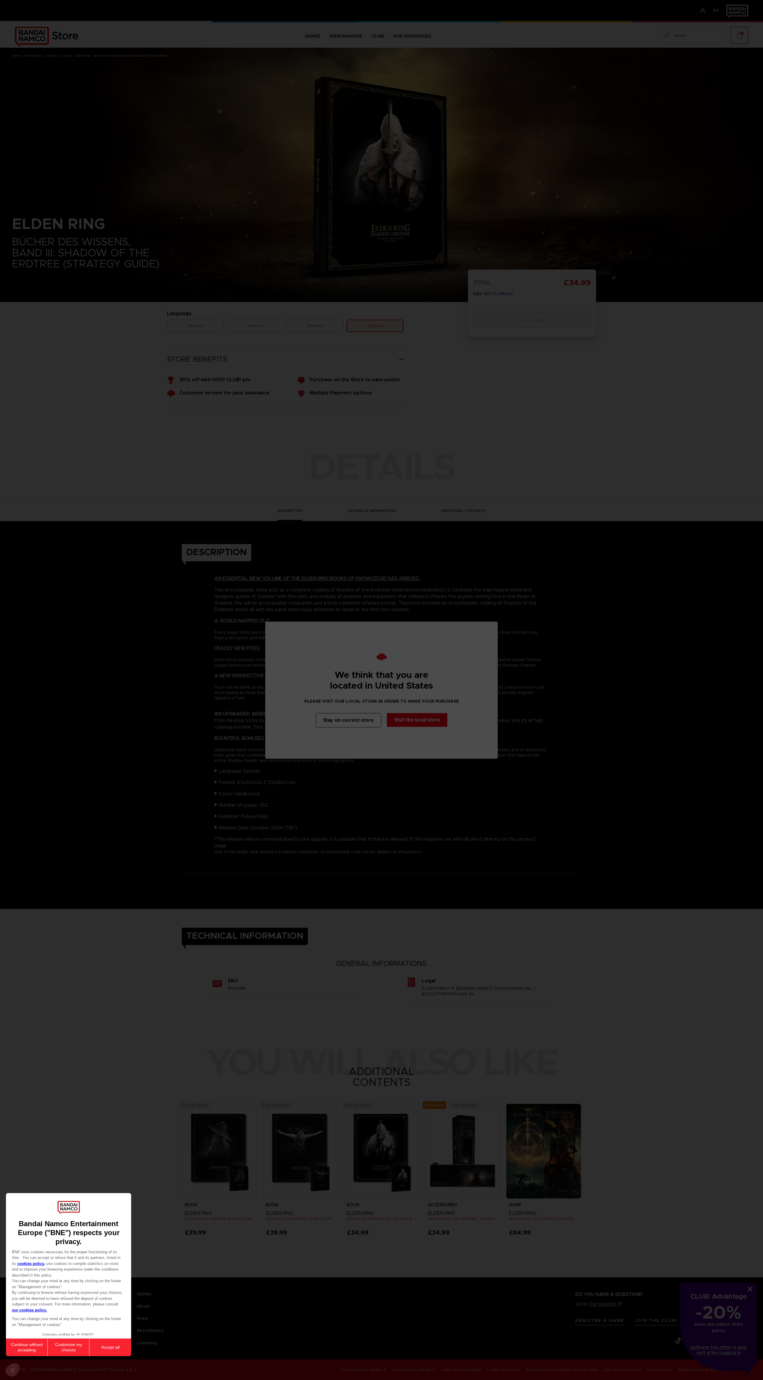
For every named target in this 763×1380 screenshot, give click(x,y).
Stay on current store (348, 720)
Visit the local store (417, 720)
